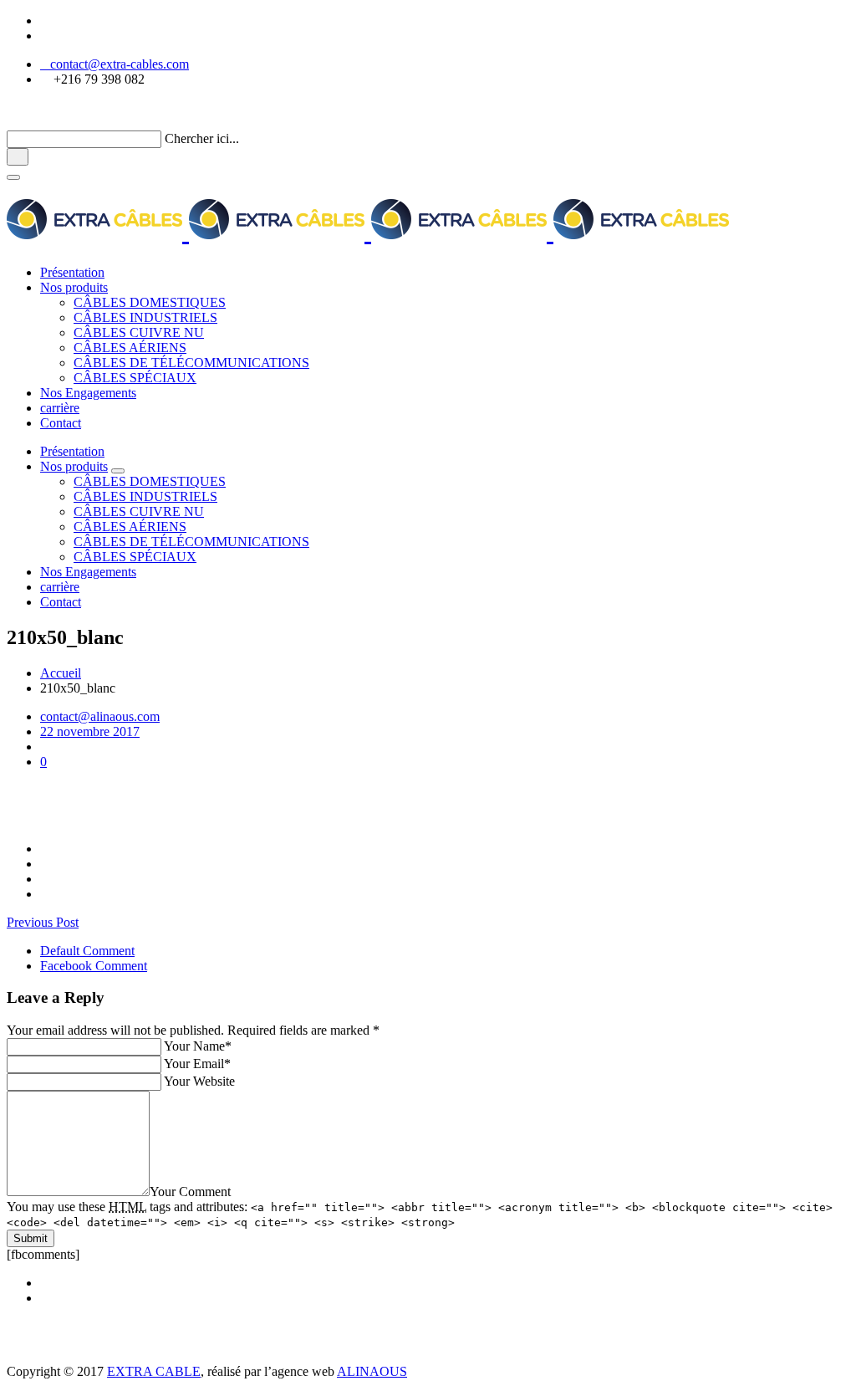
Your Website (199, 1081)
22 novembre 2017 (90, 731)
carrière (59, 408)
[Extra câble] (368, 231)
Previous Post (43, 922)
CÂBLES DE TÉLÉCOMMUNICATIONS (191, 362)
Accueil (60, 673)
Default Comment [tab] (87, 951)
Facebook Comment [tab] (93, 966)
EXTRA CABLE (154, 1371)
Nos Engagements (88, 393)
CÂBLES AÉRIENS (130, 347)
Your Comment (190, 1191)
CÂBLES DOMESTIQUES (150, 302)
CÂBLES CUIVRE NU (139, 332)
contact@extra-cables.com (114, 64)
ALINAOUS (372, 1371)
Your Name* (198, 1046)
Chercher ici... (202, 138)
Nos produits (74, 287)
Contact (60, 423)
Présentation (72, 272)
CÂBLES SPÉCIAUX (135, 378)
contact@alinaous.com (100, 716)
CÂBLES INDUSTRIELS (145, 317)
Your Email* (197, 1063)
